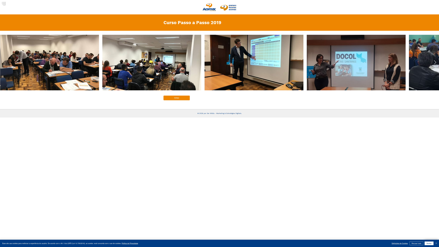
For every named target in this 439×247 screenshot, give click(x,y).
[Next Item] (435, 62)
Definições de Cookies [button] (400, 243)
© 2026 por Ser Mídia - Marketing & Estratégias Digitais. (219, 113)
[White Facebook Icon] (3, 233)
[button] (3, 3)
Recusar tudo (416, 243)
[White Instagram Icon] (3, 238)
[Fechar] (436, 243)
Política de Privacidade (130, 243)
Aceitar (429, 243)
